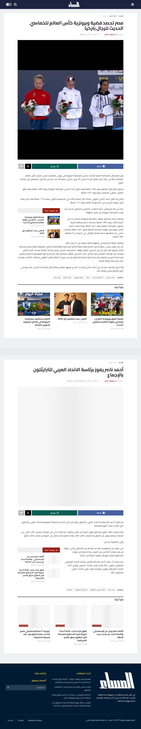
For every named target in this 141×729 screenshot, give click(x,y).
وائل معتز (57, 277)
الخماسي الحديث (97, 277)
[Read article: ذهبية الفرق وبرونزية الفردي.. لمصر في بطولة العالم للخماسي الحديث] (54, 220)
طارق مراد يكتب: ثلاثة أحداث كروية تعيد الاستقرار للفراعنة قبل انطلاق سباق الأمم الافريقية (31, 574)
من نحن (10, 720)
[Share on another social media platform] (21, 166)
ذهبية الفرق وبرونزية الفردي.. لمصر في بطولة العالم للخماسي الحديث (33, 219)
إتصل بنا (20, 720)
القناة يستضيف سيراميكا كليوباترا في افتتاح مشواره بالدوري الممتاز (36, 322)
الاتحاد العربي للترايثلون (97, 589)
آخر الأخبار (96, 313)
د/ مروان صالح (110, 34)
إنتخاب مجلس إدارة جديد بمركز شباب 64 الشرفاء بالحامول (72, 688)
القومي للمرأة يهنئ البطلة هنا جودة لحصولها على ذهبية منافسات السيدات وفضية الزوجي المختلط (71, 704)
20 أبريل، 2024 (93, 34)
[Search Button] (15, 4)
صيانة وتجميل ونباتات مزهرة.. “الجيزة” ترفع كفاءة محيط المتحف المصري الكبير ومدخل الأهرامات (71, 680)
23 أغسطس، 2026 (43, 328)
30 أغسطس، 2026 (37, 565)
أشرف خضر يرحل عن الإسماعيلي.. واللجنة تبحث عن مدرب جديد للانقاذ (32, 559)
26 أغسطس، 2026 (37, 236)
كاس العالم (67, 277)
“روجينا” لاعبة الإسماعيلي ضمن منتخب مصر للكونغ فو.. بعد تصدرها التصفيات (35, 634)
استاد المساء (112, 15)
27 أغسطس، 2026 (37, 225)
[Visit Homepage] (74, 4)
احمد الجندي (110, 277)
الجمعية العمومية (81, 589)
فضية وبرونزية (78, 277)
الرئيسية (121, 15)
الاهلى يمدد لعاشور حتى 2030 (33, 232)
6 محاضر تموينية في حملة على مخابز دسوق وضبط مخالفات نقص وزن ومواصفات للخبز (71, 696)
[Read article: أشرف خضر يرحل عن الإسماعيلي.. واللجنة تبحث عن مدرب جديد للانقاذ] (54, 559)
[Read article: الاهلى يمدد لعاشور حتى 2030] (54, 233)
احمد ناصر (111, 589)
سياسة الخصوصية (35, 720)
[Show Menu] (132, 4)
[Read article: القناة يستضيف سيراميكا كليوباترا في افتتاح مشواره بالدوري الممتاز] (34, 304)
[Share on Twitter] (28, 166)
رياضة (104, 15)
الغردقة (69, 589)
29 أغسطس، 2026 (37, 581)
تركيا (87, 277)
